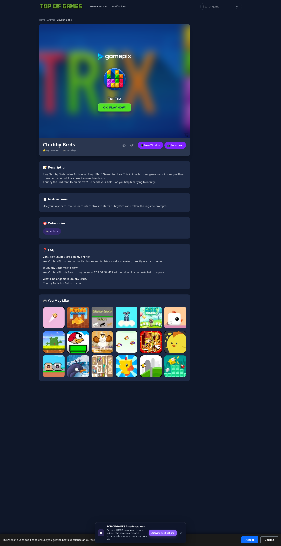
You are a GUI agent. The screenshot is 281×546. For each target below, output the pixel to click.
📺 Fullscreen (175, 145)
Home (42, 19)
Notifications (119, 6)
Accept (250, 540)
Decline (269, 540)
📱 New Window (150, 145)
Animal (51, 19)
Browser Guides (98, 6)
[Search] (237, 8)
